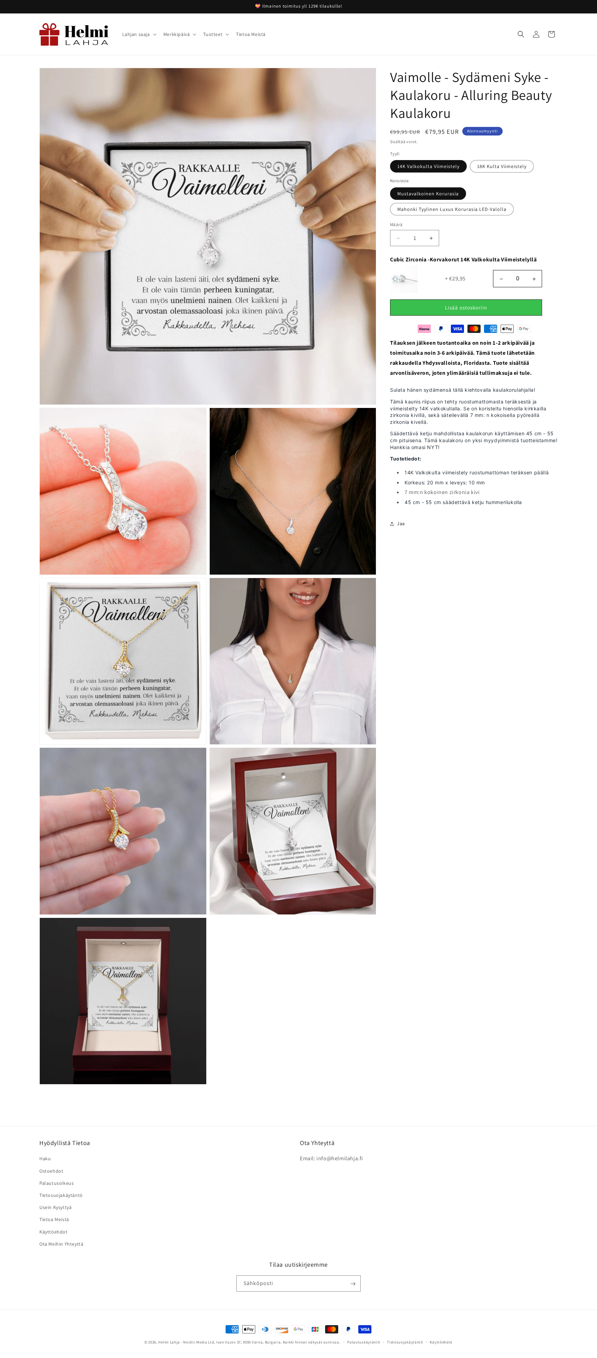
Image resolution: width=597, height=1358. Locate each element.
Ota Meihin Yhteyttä (61, 1244)
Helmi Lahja (169, 1342)
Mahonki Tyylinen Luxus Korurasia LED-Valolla (451, 209)
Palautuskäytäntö (363, 1341)
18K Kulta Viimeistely (502, 167)
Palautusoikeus (56, 1183)
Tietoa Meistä (54, 1220)
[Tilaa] (352, 1284)
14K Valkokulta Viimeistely (428, 167)
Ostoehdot (51, 1171)
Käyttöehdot (53, 1232)
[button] (138, 34)
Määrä (396, 224)
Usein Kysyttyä (55, 1207)
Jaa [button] (401, 524)
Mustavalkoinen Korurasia (428, 193)
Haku (45, 1159)
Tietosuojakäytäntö (61, 1195)
